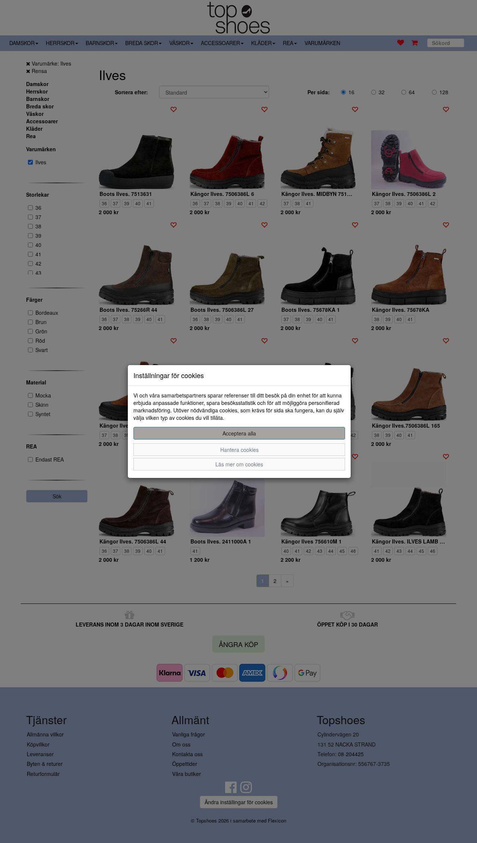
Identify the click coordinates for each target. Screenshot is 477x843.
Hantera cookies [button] (239, 449)
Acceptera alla (239, 433)
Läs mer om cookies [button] (239, 464)
